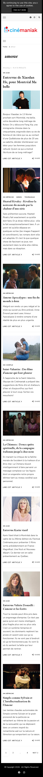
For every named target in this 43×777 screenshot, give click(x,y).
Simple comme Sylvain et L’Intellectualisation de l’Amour (17, 701)
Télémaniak (29, 197)
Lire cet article (11, 158)
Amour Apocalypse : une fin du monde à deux (21, 299)
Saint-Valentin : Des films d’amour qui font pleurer (18, 371)
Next (35, 753)
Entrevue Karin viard (15, 530)
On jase (6, 73)
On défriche (8, 197)
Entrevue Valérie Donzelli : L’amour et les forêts (19, 607)
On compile (8, 365)
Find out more (19, 10)
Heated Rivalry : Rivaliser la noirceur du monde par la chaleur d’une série (19, 204)
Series (19, 197)
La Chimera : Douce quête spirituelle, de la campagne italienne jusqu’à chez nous (18, 447)
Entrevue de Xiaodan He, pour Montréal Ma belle (19, 82)
